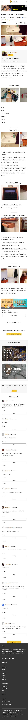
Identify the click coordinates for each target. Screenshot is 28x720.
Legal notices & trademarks (9, 717)
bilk (6, 401)
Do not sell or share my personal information (14, 715)
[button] (1, 1)
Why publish (5, 686)
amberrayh (7, 507)
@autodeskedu (7, 704)
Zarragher (7, 419)
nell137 (7, 623)
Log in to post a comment (14, 642)
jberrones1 (7, 471)
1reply (4, 465)
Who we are (4, 695)
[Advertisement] (14, 8)
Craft (3, 671)
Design (3, 669)
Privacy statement (7, 712)
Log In (14, 391)
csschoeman (8, 583)
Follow (10, 55)
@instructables (7, 701)
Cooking (4, 673)
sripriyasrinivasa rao (10, 527)
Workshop (4, 667)
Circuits (3, 665)
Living (12, 17)
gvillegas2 (7, 488)
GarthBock (7, 605)
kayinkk (7, 434)
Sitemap (4, 693)
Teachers (4, 679)
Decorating (18, 17)
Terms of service (18, 710)
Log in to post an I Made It (14, 334)
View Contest (14, 315)
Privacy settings (17, 712)
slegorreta (7, 450)
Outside (3, 677)
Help (3, 690)
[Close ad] (26, 6)
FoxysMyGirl (8, 564)
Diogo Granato (5, 17)
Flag (4, 410)
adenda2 (7, 546)
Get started (4, 688)
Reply (14, 413)
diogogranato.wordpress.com (11, 61)
